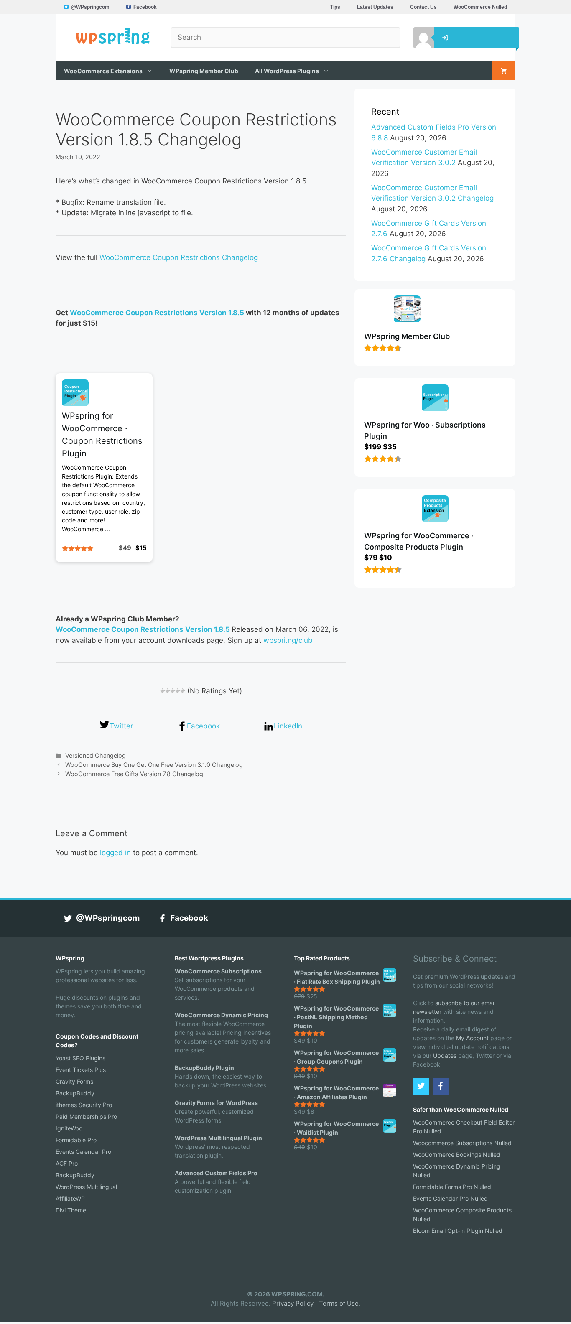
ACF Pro (67, 1163)
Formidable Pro (76, 1139)
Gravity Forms (74, 1081)
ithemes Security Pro (84, 1104)
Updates (444, 1055)
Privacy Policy (293, 1303)
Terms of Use (339, 1303)
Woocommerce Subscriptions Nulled (462, 1142)
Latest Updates (375, 7)
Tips (335, 7)
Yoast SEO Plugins (80, 1058)
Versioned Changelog (95, 755)
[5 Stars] (182, 690)
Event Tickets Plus (81, 1069)
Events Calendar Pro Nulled (450, 1198)
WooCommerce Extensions (103, 70)
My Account (472, 1037)
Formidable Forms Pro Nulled (452, 1186)
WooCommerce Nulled (480, 7)
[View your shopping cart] (503, 70)
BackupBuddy (75, 1093)
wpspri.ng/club (288, 640)
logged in (115, 852)
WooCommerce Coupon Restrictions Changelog (178, 257)
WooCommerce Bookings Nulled (456, 1154)
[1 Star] (162, 690)
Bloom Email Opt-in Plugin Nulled (457, 1230)
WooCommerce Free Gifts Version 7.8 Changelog (134, 773)
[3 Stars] (172, 690)
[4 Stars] (177, 690)
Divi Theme (71, 1210)
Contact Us (423, 7)
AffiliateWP (70, 1198)
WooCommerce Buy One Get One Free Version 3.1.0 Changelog (154, 764)
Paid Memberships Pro (86, 1116)
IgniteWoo (69, 1128)
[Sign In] (417, 37)
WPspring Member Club (203, 70)
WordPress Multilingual (86, 1186)
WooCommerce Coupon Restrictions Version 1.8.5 (157, 312)
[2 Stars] (167, 690)
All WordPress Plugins (287, 70)
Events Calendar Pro (83, 1151)
